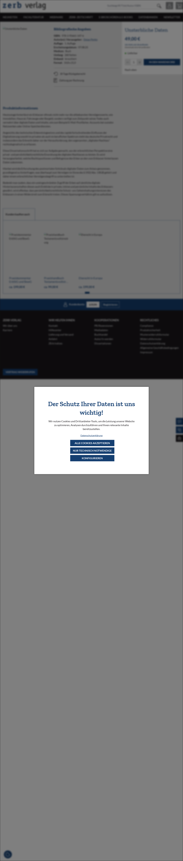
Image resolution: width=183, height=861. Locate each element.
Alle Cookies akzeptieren (92, 442)
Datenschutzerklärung (91, 435)
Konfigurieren (92, 458)
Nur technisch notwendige (92, 450)
